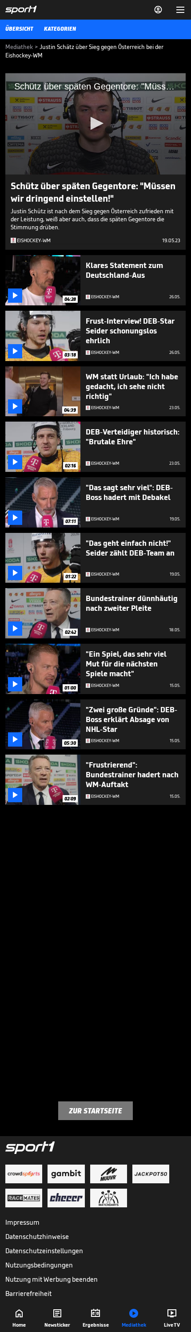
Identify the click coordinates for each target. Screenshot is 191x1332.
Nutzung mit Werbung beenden (51, 1279)
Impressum (22, 1222)
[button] (95, 123)
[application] (95, 124)
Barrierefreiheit (28, 1293)
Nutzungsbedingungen (39, 1265)
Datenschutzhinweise (37, 1236)
